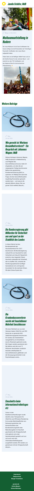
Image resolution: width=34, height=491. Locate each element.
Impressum (17, 474)
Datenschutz (17, 476)
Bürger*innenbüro (17, 478)
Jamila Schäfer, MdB (17, 3)
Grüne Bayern (16, 486)
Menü (31, 4)
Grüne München (16, 488)
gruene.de (16, 484)
